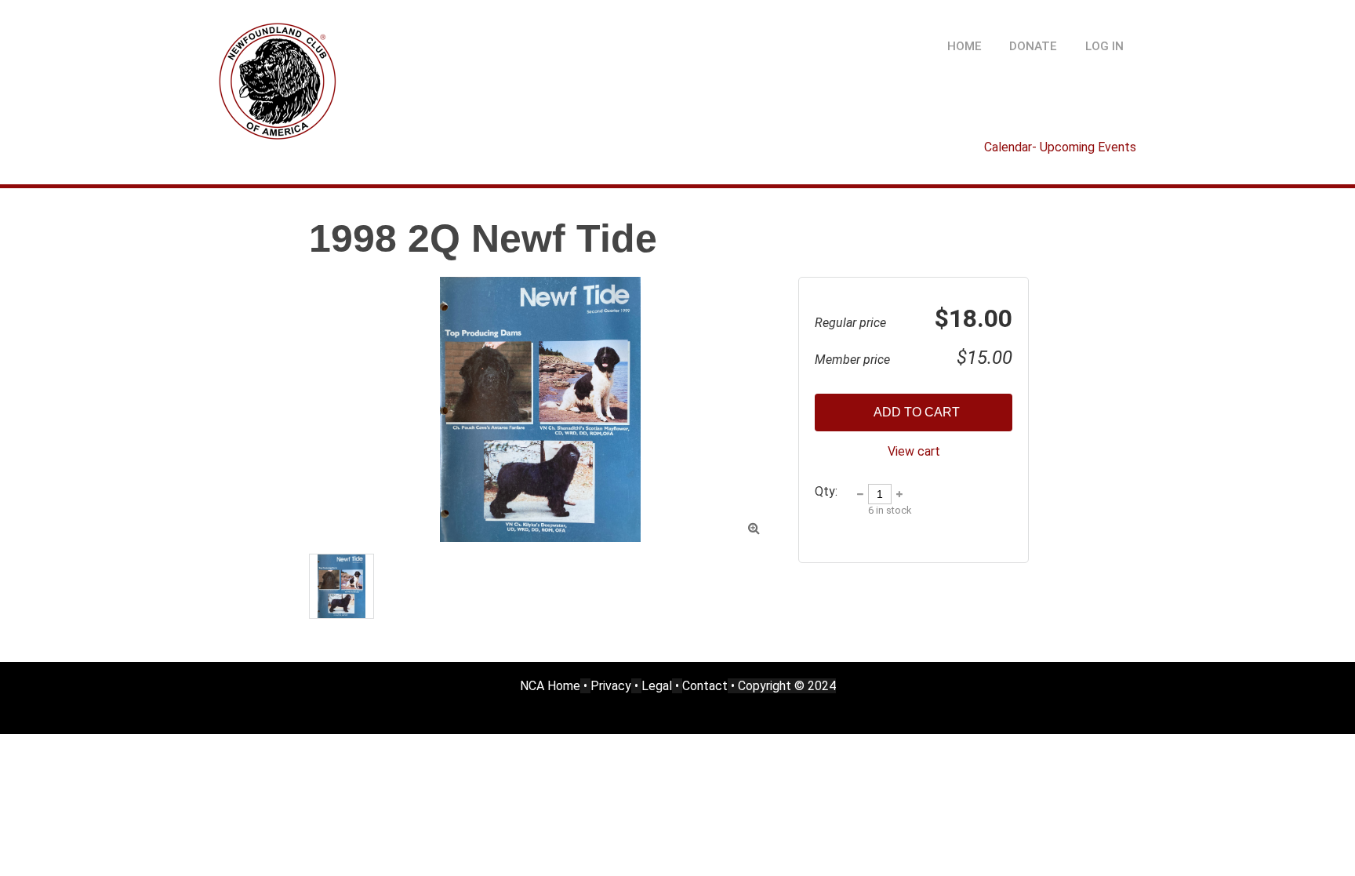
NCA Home (550, 685)
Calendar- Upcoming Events (1060, 147)
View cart (914, 451)
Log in (1104, 46)
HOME (964, 46)
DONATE (1033, 46)
